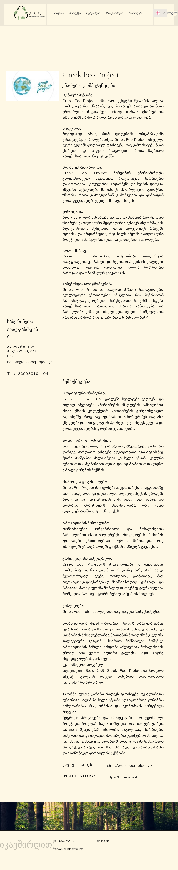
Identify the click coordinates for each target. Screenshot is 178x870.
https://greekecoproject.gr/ (129, 765)
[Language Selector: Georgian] (160, 13)
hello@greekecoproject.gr (29, 361)
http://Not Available (123, 777)
